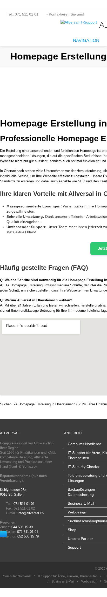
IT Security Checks (83, 467)
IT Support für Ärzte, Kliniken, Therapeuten (68, 576)
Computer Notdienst (84, 444)
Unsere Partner (80, 538)
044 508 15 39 (22, 527)
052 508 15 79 (28, 536)
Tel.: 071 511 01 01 (22, 14)
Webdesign (77, 512)
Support (74, 547)
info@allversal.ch (31, 513)
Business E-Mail (81, 503)
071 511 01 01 (24, 504)
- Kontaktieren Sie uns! (64, 14)
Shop (72, 530)
